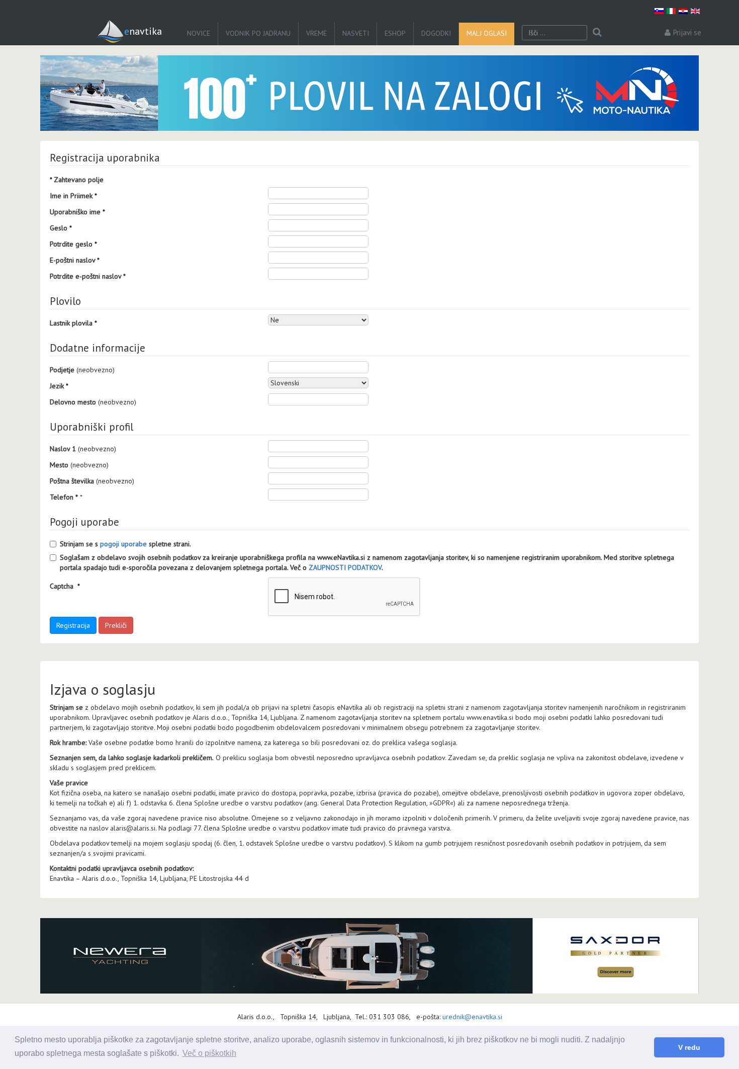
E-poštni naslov (75, 260)
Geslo (61, 227)
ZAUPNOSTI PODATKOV (345, 567)
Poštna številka (72, 480)
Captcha (65, 586)
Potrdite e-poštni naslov (88, 276)
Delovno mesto (73, 401)
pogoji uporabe (123, 543)
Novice (198, 33)
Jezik (59, 385)
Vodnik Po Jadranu (258, 33)
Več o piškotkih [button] (209, 1053)
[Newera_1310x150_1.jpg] (369, 956)
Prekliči (116, 625)
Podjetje (62, 369)
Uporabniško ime (77, 211)
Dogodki (436, 33)
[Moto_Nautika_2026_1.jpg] (369, 93)
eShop (395, 33)
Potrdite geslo (73, 244)
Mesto (59, 464)
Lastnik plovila (73, 322)
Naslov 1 (63, 448)
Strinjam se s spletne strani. (125, 543)
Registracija (73, 625)
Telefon (64, 497)
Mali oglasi (487, 33)
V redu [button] (689, 1047)
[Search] (597, 32)
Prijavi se (687, 32)
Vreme (316, 33)
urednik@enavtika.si (472, 1016)
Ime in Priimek (73, 195)
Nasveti (355, 33)
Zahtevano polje (77, 179)
